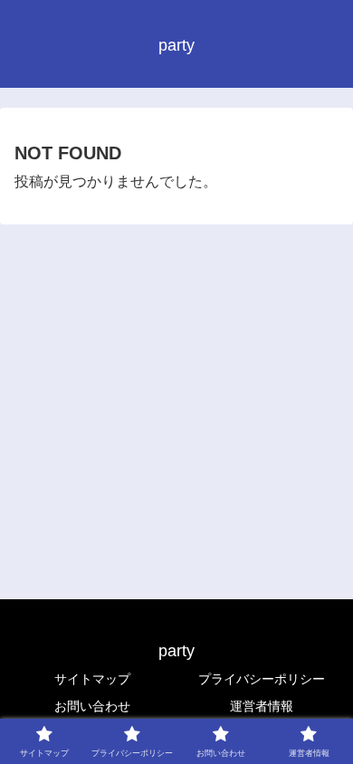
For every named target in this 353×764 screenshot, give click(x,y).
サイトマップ (92, 679)
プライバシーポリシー (261, 679)
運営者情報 (261, 706)
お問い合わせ (92, 706)
